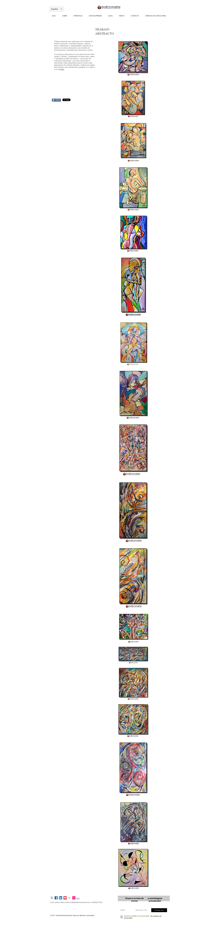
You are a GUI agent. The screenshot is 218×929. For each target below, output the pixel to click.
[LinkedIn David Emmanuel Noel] (60, 897)
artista (61, 69)
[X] (51, 897)
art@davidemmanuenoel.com (80, 902)
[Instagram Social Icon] (73, 897)
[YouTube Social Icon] (65, 897)
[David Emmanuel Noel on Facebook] (56, 897)
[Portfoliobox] (69, 897)
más (77, 898)
